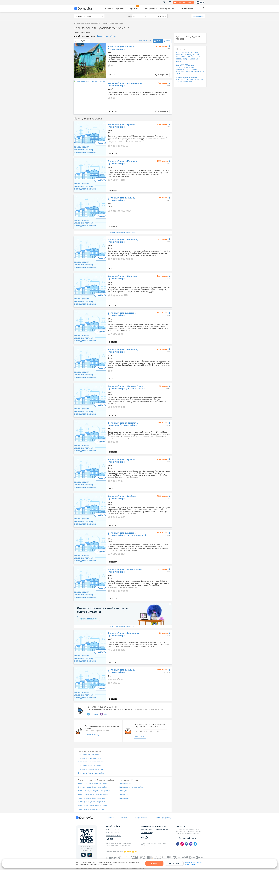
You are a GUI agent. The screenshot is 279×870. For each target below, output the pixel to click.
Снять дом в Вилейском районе (90, 758)
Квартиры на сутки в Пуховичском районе (94, 791)
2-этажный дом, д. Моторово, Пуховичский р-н (123, 162)
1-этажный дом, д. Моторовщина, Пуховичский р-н (125, 84)
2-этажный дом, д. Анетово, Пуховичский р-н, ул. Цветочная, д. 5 (127, 534)
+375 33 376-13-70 (112, 833)
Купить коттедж (124, 794)
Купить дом (123, 791)
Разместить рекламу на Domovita (122, 232)
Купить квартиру (125, 783)
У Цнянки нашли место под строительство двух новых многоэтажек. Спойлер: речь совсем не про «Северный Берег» (188, 56)
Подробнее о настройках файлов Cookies (193, 863)
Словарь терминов (141, 818)
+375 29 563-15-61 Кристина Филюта (154, 830)
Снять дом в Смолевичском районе (91, 773)
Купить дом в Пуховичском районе (91, 809)
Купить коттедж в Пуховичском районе (92, 798)
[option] (90, 60)
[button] (109, 65)
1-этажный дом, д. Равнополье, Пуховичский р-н (124, 634)
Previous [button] (76, 60)
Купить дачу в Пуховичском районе (91, 802)
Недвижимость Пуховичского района (88, 23)
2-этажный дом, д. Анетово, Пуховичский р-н (122, 314)
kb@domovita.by (147, 833)
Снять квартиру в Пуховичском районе (92, 787)
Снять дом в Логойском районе (89, 766)
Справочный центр (187, 838)
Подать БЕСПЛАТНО (184, 2)
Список (158, 41)
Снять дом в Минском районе (89, 755)
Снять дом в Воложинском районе (91, 762)
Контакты (180, 826)
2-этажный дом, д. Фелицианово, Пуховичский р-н (125, 570)
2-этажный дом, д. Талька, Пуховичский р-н (121, 199)
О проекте (110, 818)
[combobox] (89, 16)
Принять (154, 863)
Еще (198, 16)
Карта (168, 41)
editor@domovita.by (113, 836)
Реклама (124, 818)
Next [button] (103, 60)
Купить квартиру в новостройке (131, 787)
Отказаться (174, 863)
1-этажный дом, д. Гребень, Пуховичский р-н (122, 125)
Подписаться (140, 737)
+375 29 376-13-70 (112, 830)
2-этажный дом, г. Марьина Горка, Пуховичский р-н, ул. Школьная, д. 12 (127, 387)
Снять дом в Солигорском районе (90, 769)
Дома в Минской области (106, 36)
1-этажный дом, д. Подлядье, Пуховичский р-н (123, 277)
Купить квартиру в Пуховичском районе (93, 794)
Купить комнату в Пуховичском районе (92, 783)
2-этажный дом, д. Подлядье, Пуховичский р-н (123, 240)
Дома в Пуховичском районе (84, 36)
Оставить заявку (93, 735)
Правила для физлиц (163, 818)
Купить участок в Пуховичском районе (92, 805)
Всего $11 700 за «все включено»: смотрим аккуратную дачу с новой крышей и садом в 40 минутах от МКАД (190, 69)
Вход (202, 2)
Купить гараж (124, 798)
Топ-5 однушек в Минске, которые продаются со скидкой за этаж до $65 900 (189, 79)
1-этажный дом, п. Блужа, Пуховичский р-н (121, 48)
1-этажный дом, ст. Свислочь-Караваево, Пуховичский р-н (123, 424)
